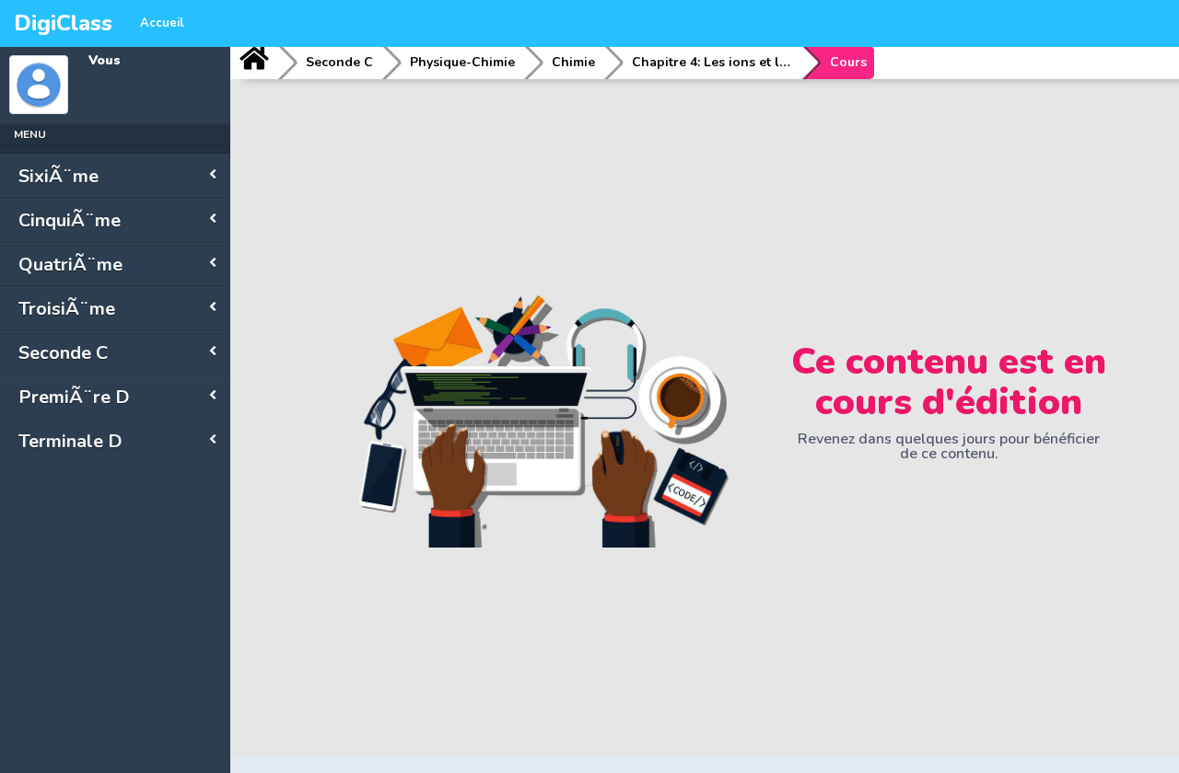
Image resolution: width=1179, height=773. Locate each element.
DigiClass (63, 23)
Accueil (162, 23)
